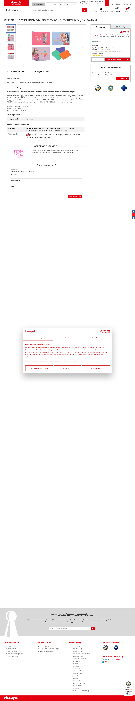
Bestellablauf (44, 646)
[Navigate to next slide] (83, 47)
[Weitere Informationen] (128, 37)
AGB (101, 51)
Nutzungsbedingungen (15, 654)
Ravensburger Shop (78, 683)
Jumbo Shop (76, 676)
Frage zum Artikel (43, 72)
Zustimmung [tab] (38, 338)
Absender (14, 175)
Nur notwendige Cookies (39, 368)
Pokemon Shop (77, 649)
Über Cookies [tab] (97, 338)
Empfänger (14, 169)
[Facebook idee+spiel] (133, 211)
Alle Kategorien (13, 10)
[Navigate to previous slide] (20, 47)
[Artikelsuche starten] (84, 10)
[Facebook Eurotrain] (133, 217)
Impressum (95, 51)
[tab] (101, 26)
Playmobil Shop (77, 681)
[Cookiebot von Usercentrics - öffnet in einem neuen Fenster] (101, 331)
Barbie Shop (76, 661)
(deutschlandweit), (105, 35)
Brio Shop (75, 666)
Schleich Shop (77, 651)
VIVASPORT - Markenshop (80, 691)
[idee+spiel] (16, 3)
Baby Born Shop (77, 656)
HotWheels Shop (77, 673)
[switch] (128, 693)
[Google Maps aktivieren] (107, 3)
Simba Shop (76, 688)
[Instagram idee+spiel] (133, 214)
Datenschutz (118, 51)
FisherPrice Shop (78, 671)
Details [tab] (67, 338)
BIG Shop (75, 663)
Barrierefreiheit (13, 651)
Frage (12, 186)
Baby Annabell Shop (79, 658)
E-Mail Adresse (15, 180)
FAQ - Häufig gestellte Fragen (49, 649)
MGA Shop (75, 678)
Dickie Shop (76, 668)
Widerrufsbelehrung (108, 51)
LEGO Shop (76, 646)
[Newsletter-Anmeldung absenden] (93, 628)
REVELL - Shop (77, 686)
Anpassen (66, 368)
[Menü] (132, 681)
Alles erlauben (96, 368)
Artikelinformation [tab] (13, 78)
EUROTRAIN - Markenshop (81, 654)
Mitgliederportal (13, 656)
